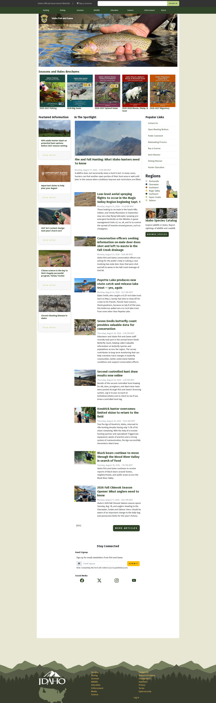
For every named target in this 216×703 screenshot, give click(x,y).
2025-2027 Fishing (48, 108)
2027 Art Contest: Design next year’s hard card (52, 229)
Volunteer (143, 682)
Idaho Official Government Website (54, 3)
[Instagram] (117, 580)
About (163, 10)
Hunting (46, 10)
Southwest (153, 187)
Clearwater (154, 184)
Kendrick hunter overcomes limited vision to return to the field (118, 412)
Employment (144, 678)
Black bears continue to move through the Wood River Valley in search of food (118, 456)
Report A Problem (147, 675)
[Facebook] (82, 580)
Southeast (153, 194)
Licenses (80, 10)
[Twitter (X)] (99, 580)
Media (94, 691)
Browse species (157, 234)
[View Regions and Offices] (171, 189)
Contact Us (153, 123)
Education (114, 10)
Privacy (142, 685)
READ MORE (49, 155)
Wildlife (97, 10)
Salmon (152, 200)
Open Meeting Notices (158, 129)
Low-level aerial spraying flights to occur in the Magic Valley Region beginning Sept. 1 (118, 198)
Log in (136, 697)
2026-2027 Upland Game (106, 108)
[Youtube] (134, 580)
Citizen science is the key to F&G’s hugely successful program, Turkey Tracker (54, 273)
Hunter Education (156, 167)
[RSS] (78, 525)
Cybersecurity (145, 691)
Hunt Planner (154, 155)
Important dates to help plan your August (52, 186)
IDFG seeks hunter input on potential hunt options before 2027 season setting (54, 143)
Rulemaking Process (157, 142)
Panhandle (154, 181)
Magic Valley (154, 191)
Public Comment (155, 136)
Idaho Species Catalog (161, 220)
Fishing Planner (155, 161)
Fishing (62, 10)
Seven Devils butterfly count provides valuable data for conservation (117, 325)
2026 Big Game (74, 108)
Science (130, 10)
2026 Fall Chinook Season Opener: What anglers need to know (118, 491)
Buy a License (154, 148)
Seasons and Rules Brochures (59, 71)
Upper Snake (155, 197)
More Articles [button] (126, 528)
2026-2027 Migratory (159, 108)
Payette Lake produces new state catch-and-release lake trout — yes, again (117, 283)
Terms (141, 688)
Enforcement (149, 10)
